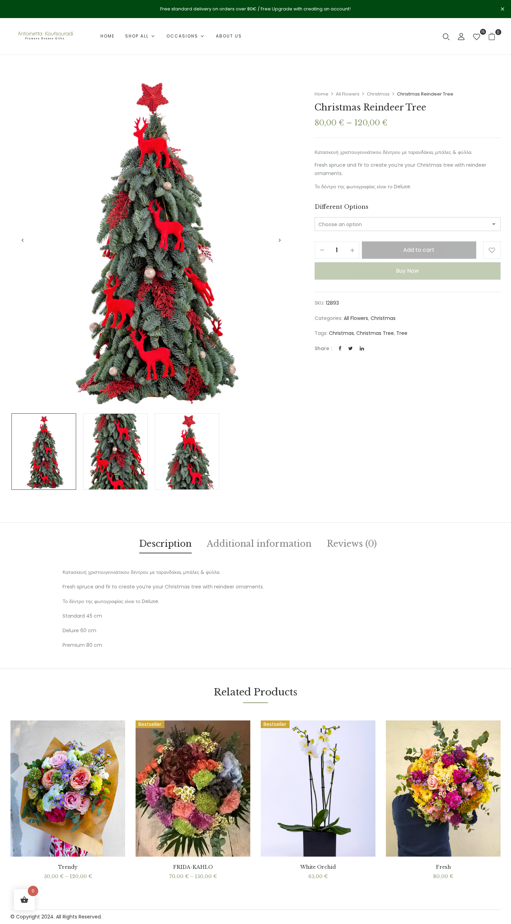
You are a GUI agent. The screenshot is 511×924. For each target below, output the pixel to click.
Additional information (259, 543)
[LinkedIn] (362, 348)
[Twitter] (350, 348)
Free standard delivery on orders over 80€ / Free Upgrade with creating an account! (255, 9)
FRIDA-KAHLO (193, 867)
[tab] (165, 545)
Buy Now (407, 271)
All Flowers (347, 94)
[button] (494, 36)
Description (165, 543)
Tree (401, 333)
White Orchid (318, 867)
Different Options (341, 206)
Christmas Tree (375, 333)
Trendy (68, 867)
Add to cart (419, 250)
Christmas (378, 94)
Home (321, 94)
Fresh (443, 867)
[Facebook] (340, 348)
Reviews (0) (352, 543)
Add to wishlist (492, 250)
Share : (323, 348)
